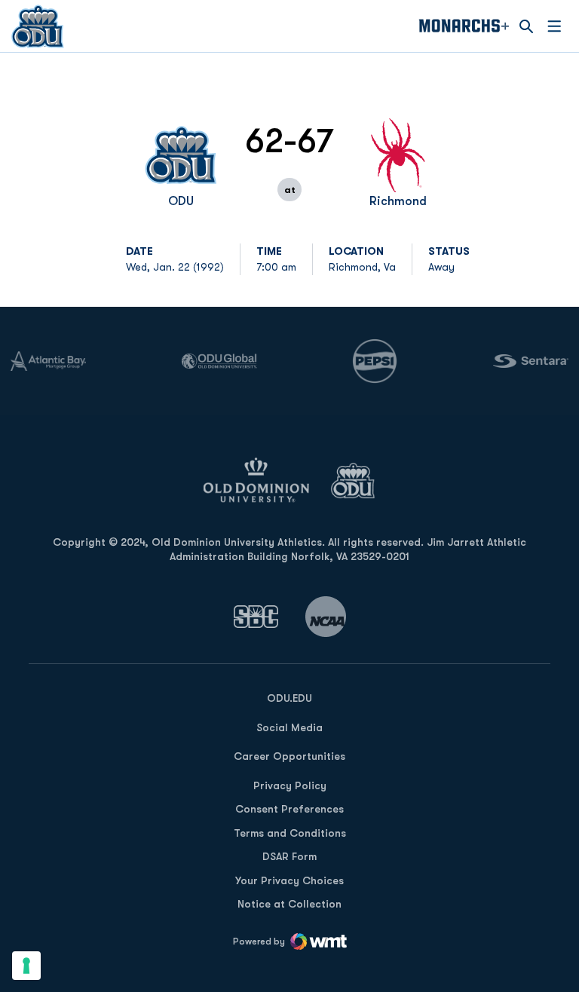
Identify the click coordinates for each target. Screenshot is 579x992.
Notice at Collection (289, 904)
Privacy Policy (289, 785)
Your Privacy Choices (289, 880)
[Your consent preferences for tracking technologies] (26, 965)
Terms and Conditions (290, 833)
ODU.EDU (289, 697)
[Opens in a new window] (256, 616)
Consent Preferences (289, 809)
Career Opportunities (289, 756)
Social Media (289, 727)
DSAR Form (289, 856)
